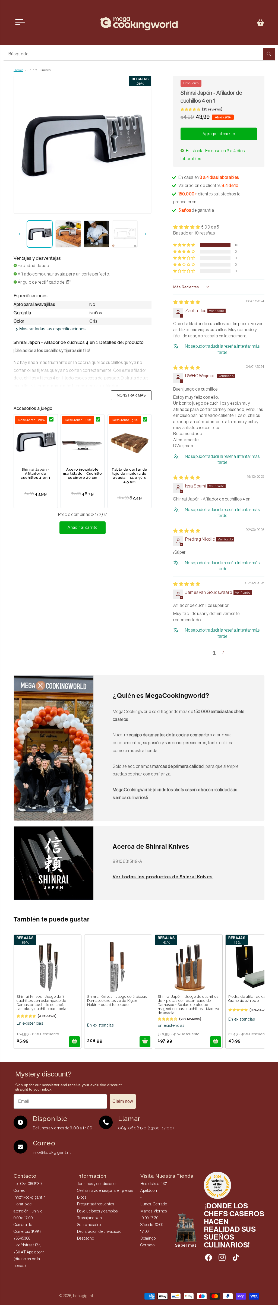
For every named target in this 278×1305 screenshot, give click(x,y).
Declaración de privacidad (99, 1232)
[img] (186, 302)
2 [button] (223, 652)
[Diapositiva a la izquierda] (20, 234)
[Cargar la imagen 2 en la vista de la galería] (68, 234)
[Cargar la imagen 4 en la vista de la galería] (125, 234)
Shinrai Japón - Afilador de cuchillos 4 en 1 (36, 473)
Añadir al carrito (82, 527)
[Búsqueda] (269, 54)
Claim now (122, 1101)
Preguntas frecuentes (95, 1204)
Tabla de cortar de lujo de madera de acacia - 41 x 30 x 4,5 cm (129, 475)
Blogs (82, 1197)
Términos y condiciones (97, 1184)
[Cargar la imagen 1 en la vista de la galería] (40, 234)
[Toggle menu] (20, 22)
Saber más (185, 1245)
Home (18, 70)
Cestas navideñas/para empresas (105, 1191)
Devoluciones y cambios (97, 1211)
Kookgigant (83, 1296)
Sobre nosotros (90, 1225)
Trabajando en (89, 1218)
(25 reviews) (212, 109)
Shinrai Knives (38, 70)
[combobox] (139, 54)
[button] (260, 22)
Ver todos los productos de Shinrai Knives (163, 876)
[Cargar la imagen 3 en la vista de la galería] (96, 234)
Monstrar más (131, 395)
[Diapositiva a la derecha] (145, 234)
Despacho (85, 1238)
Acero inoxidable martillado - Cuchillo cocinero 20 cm (82, 473)
